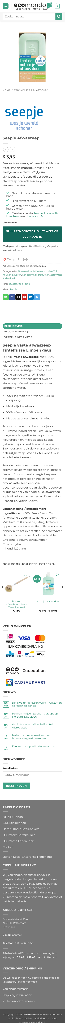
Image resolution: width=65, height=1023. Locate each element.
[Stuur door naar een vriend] (18, 297)
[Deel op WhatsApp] (6, 297)
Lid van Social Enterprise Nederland (27, 856)
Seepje (13, 289)
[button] (5, 6)
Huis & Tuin (52, 271)
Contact (8, 847)
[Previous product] (12, 149)
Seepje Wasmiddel (48, 601)
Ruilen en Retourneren (19, 1001)
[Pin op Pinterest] (24, 297)
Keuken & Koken (12, 274)
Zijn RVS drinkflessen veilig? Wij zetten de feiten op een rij (37, 704)
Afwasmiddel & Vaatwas (31, 271)
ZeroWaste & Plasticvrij (31, 90)
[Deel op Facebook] (12, 297)
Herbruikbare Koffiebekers (21, 829)
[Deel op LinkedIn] (31, 297)
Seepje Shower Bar (46, 213)
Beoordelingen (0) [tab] (17, 331)
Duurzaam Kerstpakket (19, 835)
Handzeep (13, 216)
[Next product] (5, 149)
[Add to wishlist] (25, 575)
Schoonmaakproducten (35, 274)
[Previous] (3, 593)
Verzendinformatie (15, 989)
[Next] (62, 593)
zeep (27, 283)
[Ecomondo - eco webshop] (33, 6)
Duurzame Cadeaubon (18, 841)
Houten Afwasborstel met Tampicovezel (16, 604)
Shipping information (17, 995)
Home (6, 90)
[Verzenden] (58, 16)
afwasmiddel (16, 283)
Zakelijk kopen (13, 816)
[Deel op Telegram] (37, 297)
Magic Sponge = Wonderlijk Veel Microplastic (32, 726)
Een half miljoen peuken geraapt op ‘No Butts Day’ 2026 (35, 715)
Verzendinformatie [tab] (18, 337)
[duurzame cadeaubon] (26, 670)
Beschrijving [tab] (13, 326)
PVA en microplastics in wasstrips (33, 746)
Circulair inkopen (14, 823)
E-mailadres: (10, 768)
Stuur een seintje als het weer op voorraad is (32, 234)
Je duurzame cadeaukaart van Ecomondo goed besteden (31, 737)
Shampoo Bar (35, 216)
